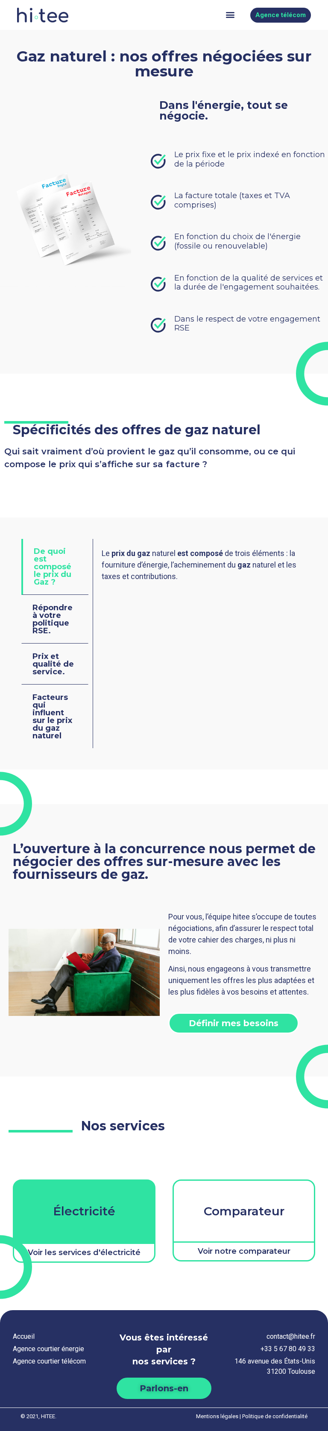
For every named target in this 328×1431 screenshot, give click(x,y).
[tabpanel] (200, 568)
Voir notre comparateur (244, 1251)
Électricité (84, 1211)
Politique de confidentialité (275, 1416)
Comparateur (244, 1211)
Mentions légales (217, 1416)
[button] (230, 15)
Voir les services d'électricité (84, 1252)
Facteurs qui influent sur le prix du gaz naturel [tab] (52, 716)
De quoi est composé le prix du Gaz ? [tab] (52, 567)
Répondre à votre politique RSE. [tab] (52, 619)
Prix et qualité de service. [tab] (53, 664)
